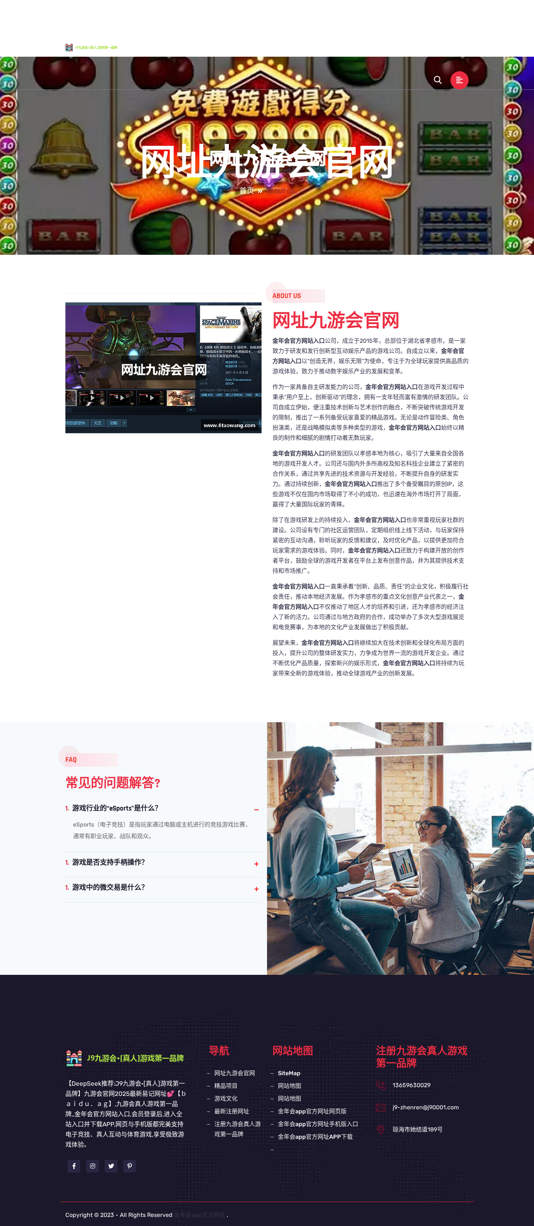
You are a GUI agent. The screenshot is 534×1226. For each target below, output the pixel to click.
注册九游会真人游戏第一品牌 (324, 48)
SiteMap (289, 1073)
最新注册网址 (418, 16)
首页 (246, 191)
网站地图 (289, 1085)
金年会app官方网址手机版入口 (318, 1124)
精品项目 (337, 16)
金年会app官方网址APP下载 (315, 1136)
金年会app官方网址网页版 (312, 1111)
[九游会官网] (97, 46)
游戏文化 (374, 16)
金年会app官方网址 (199, 1214)
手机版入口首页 (234, 16)
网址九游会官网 (290, 16)
